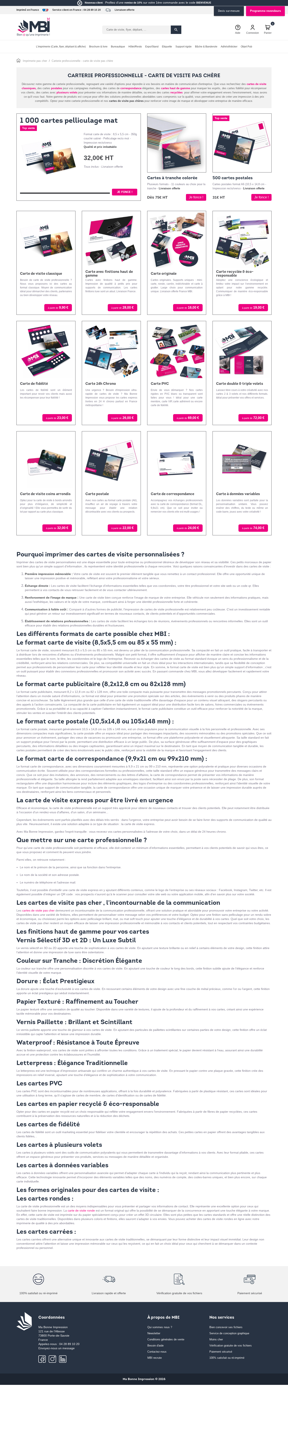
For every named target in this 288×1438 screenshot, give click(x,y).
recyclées (176, 92)
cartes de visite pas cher (38, 910)
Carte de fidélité (34, 384)
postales (56, 88)
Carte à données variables (238, 494)
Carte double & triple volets (239, 384)
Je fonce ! (124, 192)
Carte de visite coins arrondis (45, 494)
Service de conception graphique (229, 1333)
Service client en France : (67, 9)
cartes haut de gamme (175, 88)
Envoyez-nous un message (56, 1348)
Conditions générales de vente (165, 1339)
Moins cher (216, 1339)
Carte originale (163, 274)
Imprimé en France (27, 9)
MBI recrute (154, 1357)
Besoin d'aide (155, 1345)
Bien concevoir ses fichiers (225, 1327)
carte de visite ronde (82, 1210)
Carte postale (97, 494)
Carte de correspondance (172, 494)
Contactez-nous (157, 1351)
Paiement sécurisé (220, 1351)
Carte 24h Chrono (100, 384)
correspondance (130, 88)
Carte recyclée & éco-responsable (234, 273)
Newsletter (153, 1333)
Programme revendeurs (265, 10)
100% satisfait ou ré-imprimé (226, 1357)
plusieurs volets (67, 92)
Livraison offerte (125, 9)
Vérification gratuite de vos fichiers (230, 1345)
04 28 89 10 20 (92, 9)
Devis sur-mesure (229, 10)
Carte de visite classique (41, 274)
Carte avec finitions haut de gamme (109, 273)
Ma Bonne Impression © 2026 (144, 1379)
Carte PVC (160, 384)
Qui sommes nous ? (159, 1327)
